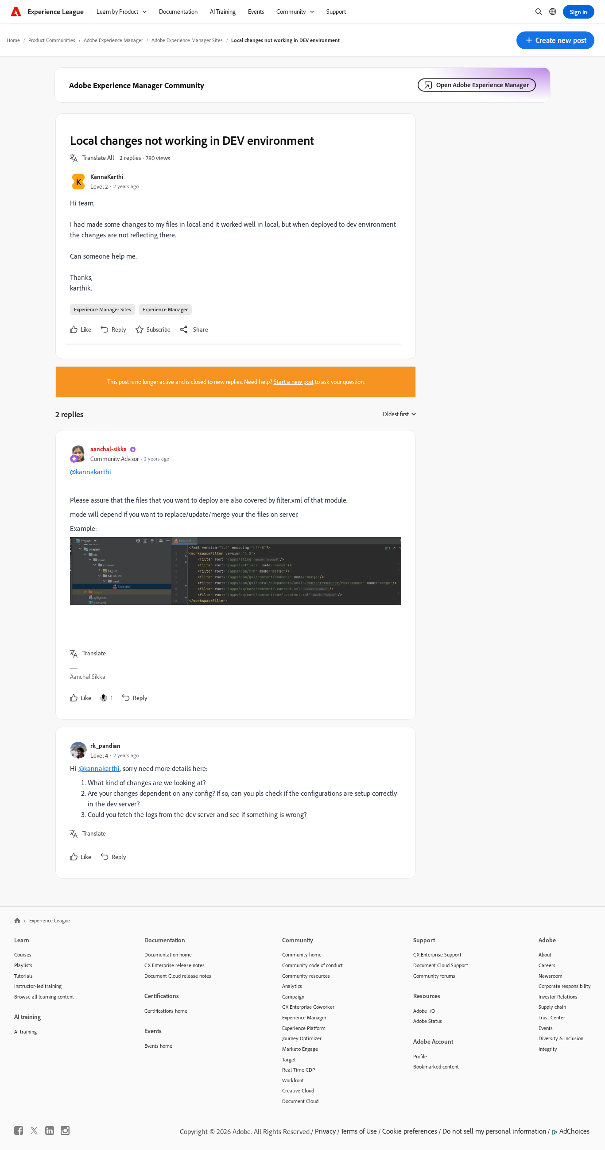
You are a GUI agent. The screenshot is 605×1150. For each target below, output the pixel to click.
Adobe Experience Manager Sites (187, 40)
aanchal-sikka (108, 449)
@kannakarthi (90, 471)
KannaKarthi (106, 176)
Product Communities (51, 40)
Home (13, 40)
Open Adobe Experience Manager (482, 85)
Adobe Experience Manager (113, 40)
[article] (233, 575)
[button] (555, 40)
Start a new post (294, 382)
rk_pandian (105, 745)
